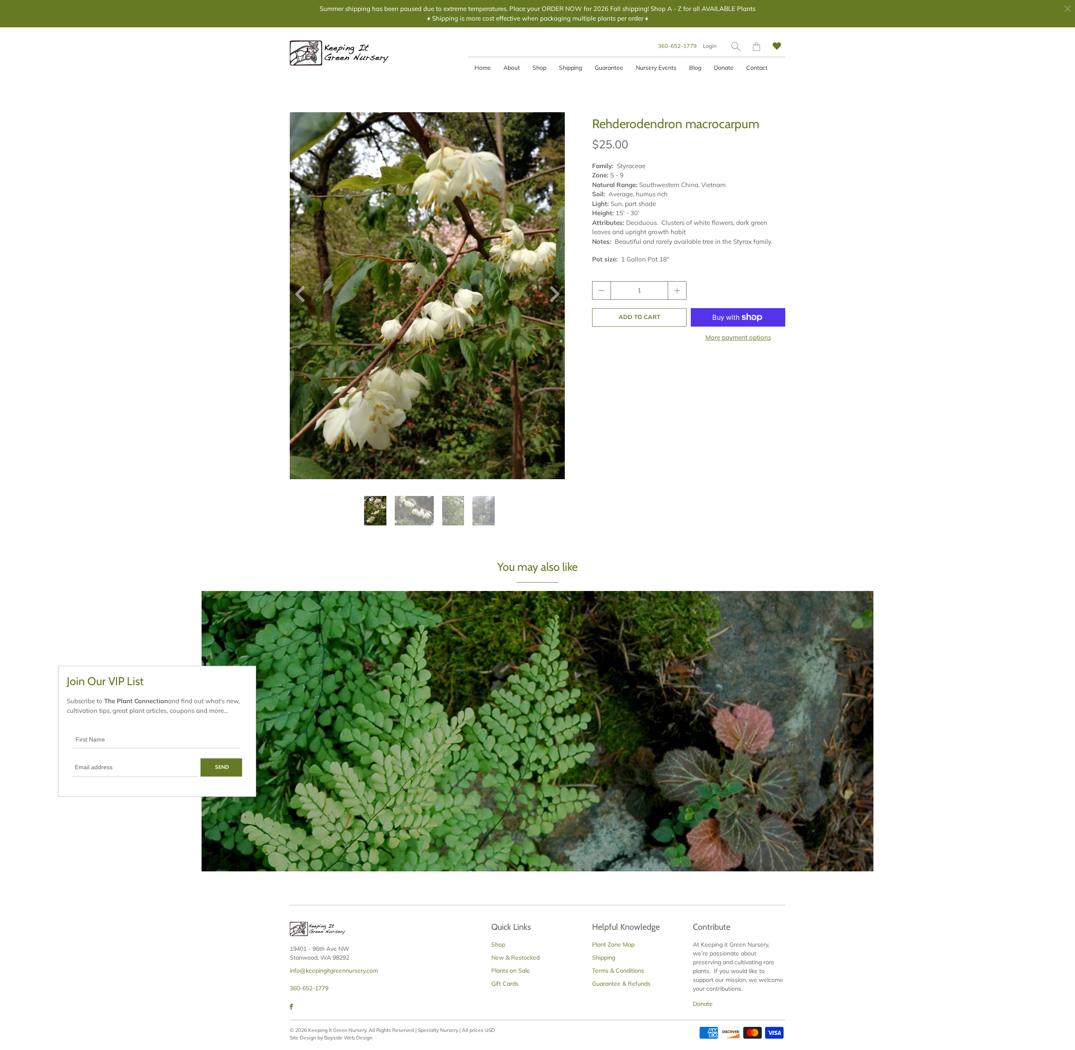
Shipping (570, 67)
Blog (695, 67)
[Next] (551, 296)
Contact (757, 67)
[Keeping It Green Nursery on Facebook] (291, 1007)
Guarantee (609, 67)
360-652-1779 (677, 45)
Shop (539, 67)
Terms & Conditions (618, 970)
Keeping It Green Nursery (337, 1030)
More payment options (738, 337)
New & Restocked (515, 957)
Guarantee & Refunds (621, 983)
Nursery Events (656, 67)
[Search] (736, 46)
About (511, 67)
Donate (724, 67)
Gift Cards (505, 983)
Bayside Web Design (348, 1037)
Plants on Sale (510, 970)
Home (483, 67)
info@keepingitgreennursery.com (334, 970)
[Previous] (303, 296)
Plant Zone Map (613, 944)
